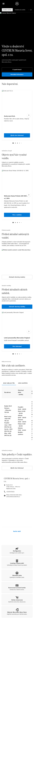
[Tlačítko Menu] (3, 3)
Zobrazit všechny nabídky (17, 307)
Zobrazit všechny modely (17, 277)
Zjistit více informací (17, 468)
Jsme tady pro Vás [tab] (9, 383)
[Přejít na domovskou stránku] (17, 4)
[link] (11, 488)
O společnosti (17, 69)
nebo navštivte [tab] (23, 383)
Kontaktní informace (17, 74)
